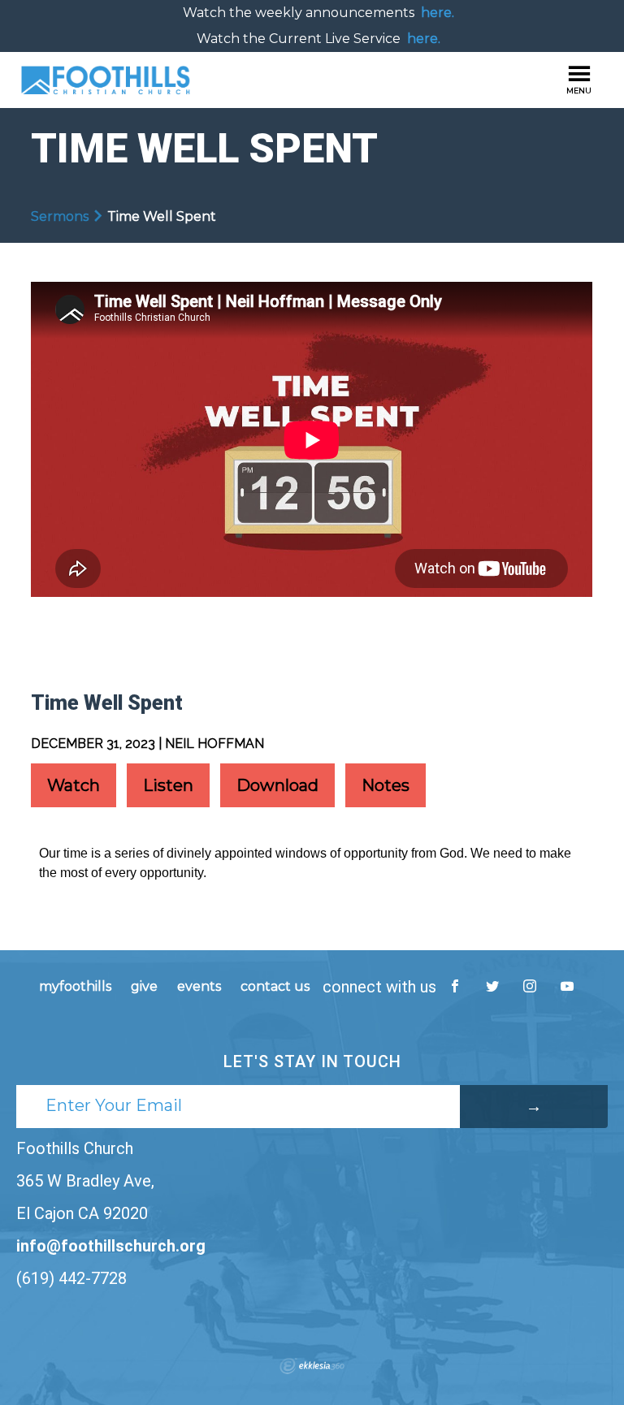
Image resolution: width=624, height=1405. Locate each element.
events (199, 986)
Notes (386, 785)
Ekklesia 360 (312, 1366)
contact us (275, 986)
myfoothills (75, 986)
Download (277, 785)
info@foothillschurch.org (111, 1246)
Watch (73, 785)
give (144, 986)
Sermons (60, 216)
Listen (168, 785)
